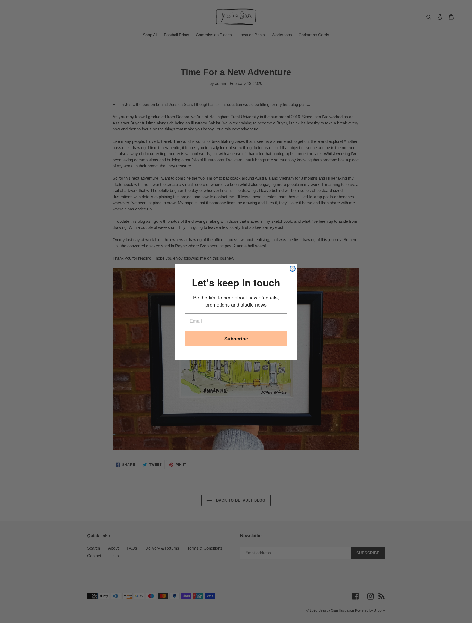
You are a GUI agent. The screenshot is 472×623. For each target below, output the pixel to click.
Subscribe (236, 338)
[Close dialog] (292, 268)
